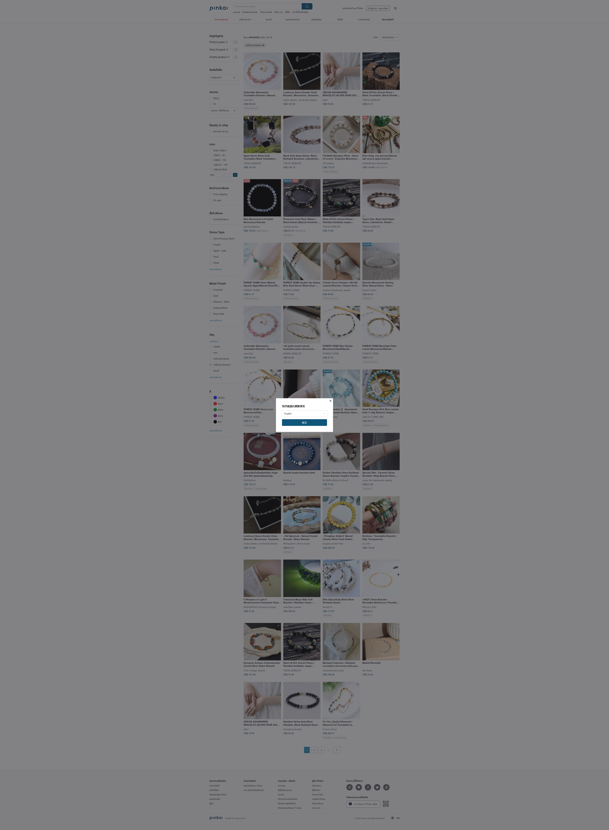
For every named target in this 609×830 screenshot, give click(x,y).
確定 (304, 422)
